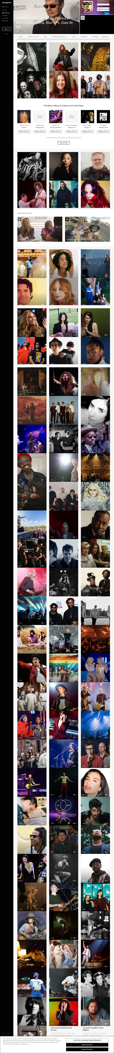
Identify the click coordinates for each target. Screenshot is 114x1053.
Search (106, 13)
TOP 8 (73, 37)
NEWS (21, 37)
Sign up (6, 29)
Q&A (45, 37)
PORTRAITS (84, 37)
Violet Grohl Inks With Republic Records (61, 1029)
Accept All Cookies (87, 1049)
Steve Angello (87, 125)
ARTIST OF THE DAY (33, 37)
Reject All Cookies (87, 1045)
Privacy (3, 1035)
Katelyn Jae (55, 125)
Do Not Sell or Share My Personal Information (87, 1040)
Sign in (7, 34)
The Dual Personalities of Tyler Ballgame (93, 1029)
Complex (103, 125)
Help (3, 1033)
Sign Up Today (64, 143)
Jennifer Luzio (40, 125)
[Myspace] (6, 2)
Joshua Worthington (72, 125)
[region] (57, 1044)
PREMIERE (95, 37)
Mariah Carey (24, 125)
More (105, 37)
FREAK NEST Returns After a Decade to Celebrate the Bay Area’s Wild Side (46, 24)
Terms (8, 1035)
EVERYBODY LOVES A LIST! (59, 37)
